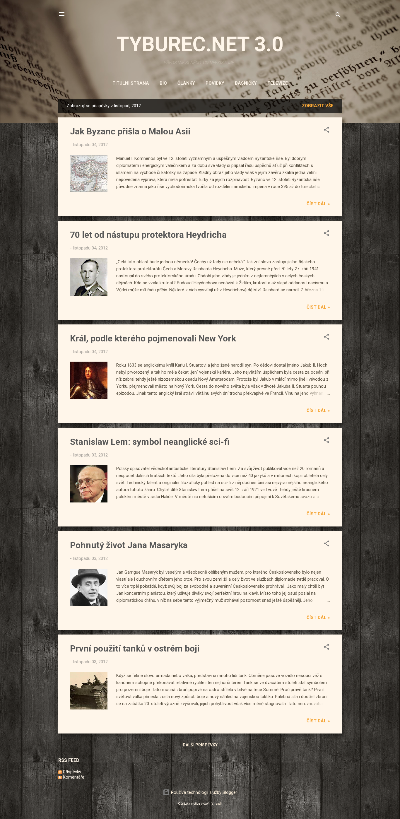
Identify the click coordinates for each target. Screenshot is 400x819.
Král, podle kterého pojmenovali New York (153, 338)
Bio (163, 83)
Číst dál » (318, 203)
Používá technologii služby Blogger (203, 792)
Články (186, 83)
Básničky (246, 83)
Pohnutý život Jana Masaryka (129, 545)
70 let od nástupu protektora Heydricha (148, 235)
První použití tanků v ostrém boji (134, 648)
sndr (219, 804)
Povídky (215, 83)
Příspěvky (71, 771)
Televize (277, 83)
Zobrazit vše (318, 105)
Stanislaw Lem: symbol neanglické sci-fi (150, 442)
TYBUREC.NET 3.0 (200, 44)
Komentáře (73, 777)
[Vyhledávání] (338, 16)
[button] (326, 130)
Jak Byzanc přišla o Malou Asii (130, 131)
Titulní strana (130, 83)
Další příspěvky (200, 745)
